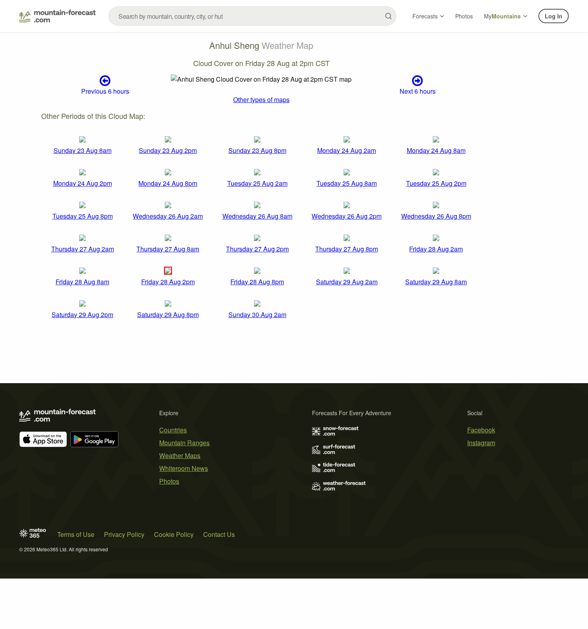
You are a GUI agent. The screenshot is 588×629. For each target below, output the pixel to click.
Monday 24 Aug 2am (346, 150)
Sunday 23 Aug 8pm (257, 150)
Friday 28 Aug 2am (436, 248)
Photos (464, 16)
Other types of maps (261, 99)
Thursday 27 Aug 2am (82, 248)
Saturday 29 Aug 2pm (82, 314)
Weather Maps (179, 455)
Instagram (481, 442)
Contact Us (219, 534)
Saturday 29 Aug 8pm (168, 314)
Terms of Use (75, 534)
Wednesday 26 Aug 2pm (347, 216)
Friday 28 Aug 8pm (257, 281)
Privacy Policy (124, 534)
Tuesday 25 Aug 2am (257, 183)
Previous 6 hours (105, 90)
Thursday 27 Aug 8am (167, 248)
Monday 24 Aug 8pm (167, 183)
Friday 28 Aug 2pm (168, 281)
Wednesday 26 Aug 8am (257, 216)
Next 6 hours (418, 90)
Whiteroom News (183, 468)
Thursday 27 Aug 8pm (346, 248)
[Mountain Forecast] (57, 16)
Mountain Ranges (184, 442)
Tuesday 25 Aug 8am (346, 183)
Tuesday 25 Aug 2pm (436, 183)
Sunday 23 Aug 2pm (168, 150)
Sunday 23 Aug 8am (83, 150)
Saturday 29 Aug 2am (347, 281)
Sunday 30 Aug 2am (257, 314)
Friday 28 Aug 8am (82, 281)
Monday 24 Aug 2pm (82, 183)
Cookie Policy (174, 534)
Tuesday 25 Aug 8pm (82, 216)
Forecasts (425, 16)
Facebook (481, 429)
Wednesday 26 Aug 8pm (436, 216)
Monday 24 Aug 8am (436, 150)
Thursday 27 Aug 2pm (257, 248)
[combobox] (252, 16)
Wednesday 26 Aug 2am (168, 216)
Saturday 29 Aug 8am (436, 281)
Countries (173, 429)
